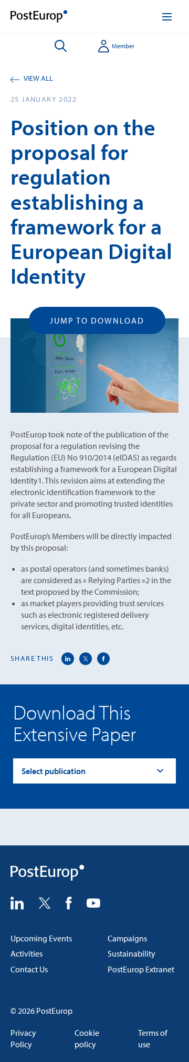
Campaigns (127, 938)
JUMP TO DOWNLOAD (97, 320)
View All (38, 78)
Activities (26, 953)
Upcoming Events (41, 938)
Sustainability (131, 953)
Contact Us (29, 969)
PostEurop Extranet (141, 969)
